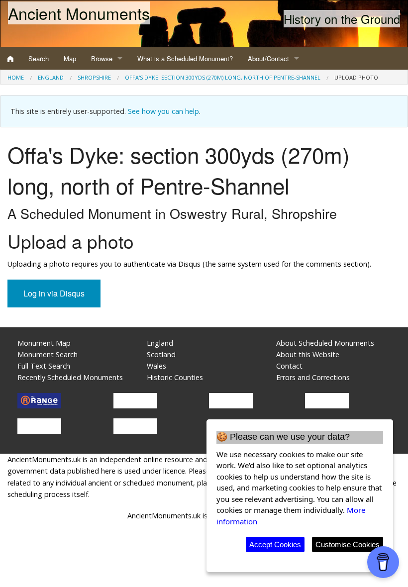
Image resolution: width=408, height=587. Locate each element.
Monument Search (47, 354)
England (51, 77)
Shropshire (94, 77)
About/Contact (268, 58)
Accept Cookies (275, 544)
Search (38, 58)
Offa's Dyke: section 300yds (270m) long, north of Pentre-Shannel (222, 77)
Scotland (161, 354)
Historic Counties (175, 377)
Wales (156, 366)
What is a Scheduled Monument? (185, 58)
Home (15, 77)
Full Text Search (43, 366)
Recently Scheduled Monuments (70, 377)
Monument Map (44, 343)
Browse (101, 58)
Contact (289, 366)
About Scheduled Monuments (325, 343)
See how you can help (163, 111)
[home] (10, 58)
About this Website (307, 354)
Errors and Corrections (313, 377)
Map (70, 58)
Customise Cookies (347, 544)
